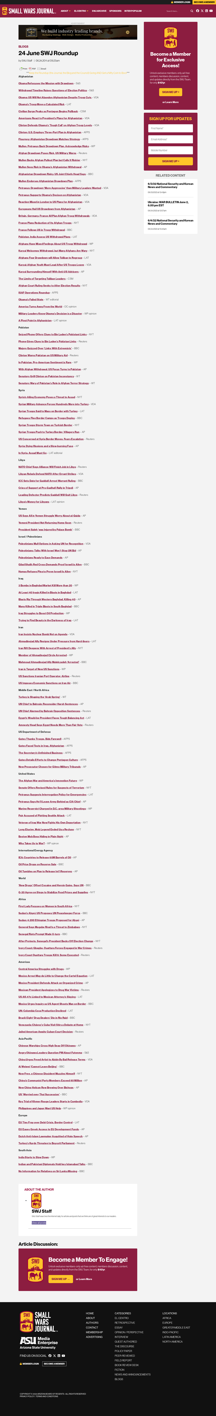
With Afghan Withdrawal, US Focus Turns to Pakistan (50, 369)
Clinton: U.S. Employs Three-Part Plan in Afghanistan (50, 132)
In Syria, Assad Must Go (33, 452)
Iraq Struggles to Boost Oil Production (41, 613)
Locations (170, 1313)
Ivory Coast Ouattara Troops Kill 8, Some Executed (49, 955)
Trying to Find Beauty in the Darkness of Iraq (45, 620)
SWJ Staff (42, 1211)
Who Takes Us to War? (32, 843)
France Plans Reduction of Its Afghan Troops (45, 222)
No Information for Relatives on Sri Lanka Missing (48, 1171)
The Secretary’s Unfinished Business (41, 752)
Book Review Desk (127, 1365)
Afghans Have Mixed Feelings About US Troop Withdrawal (53, 243)
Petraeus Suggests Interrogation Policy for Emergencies (52, 794)
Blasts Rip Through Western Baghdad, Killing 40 (47, 599)
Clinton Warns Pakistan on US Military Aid (43, 355)
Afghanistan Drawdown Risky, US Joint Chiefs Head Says (52, 174)
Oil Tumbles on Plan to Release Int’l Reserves (45, 871)
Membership (94, 1332)
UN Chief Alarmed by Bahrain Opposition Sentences (49, 711)
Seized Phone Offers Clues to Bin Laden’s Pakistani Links (53, 334)
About (64, 11)
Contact (92, 1327)
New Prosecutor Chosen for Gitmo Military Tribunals (50, 766)
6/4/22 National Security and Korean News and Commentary (170, 222)
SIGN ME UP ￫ (170, 92)
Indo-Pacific (171, 1332)
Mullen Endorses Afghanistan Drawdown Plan (46, 181)
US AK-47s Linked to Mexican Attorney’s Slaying (47, 996)
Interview (121, 1337)
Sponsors (115, 11)
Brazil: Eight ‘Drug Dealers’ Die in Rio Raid (43, 1017)
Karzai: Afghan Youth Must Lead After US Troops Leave (51, 264)
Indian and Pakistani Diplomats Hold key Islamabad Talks (52, 1164)
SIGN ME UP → (61, 1279)
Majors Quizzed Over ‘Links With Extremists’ (45, 348)
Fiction (119, 1369)
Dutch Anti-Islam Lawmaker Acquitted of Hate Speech (51, 1136)
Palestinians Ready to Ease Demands (40, 557)
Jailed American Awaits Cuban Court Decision (46, 1031)
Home (90, 1313)
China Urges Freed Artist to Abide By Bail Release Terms (52, 1059)
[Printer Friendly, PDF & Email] (33, 69)
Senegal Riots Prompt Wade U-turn (39, 934)
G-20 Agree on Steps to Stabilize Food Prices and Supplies (53, 892)
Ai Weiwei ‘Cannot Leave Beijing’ (38, 1066)
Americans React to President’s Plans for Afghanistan (50, 118)
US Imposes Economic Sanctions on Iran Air (45, 683)
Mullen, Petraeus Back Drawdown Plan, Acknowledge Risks (54, 146)
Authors (92, 1322)
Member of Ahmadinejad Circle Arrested (43, 655)
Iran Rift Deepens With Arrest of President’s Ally (47, 648)
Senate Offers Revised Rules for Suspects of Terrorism (51, 787)
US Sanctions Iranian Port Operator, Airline (44, 676)
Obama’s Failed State (31, 299)
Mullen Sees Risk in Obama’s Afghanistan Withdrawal (50, 167)
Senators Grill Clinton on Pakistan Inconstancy (46, 376)
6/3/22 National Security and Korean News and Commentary (170, 185)
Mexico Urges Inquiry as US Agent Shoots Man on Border (52, 1003)
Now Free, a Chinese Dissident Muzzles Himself (47, 1073)
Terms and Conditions (47, 1396)
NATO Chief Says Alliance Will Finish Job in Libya (47, 466)
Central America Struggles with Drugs (41, 968)
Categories (123, 1313)
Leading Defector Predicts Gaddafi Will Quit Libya (48, 494)
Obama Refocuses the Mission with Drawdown (46, 83)
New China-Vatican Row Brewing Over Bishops (46, 1087)
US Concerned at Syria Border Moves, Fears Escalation (51, 439)
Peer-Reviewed (125, 1355)
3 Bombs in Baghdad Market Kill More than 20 (45, 585)
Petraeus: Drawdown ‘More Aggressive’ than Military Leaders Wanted (60, 187)
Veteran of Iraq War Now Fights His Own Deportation (50, 822)
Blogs (23, 46)
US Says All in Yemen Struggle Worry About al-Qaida (49, 515)
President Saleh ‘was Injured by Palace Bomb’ (46, 529)
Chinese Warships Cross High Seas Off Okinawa (47, 1045)
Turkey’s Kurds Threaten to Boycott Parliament (47, 1143)
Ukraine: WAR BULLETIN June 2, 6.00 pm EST (168, 203)
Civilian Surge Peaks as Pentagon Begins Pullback (48, 111)
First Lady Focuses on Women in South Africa (45, 906)
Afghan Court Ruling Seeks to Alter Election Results (49, 285)
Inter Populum (133, 11)
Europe (168, 1322)
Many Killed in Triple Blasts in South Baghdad (45, 606)
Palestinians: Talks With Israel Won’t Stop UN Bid (47, 550)
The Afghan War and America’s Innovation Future (48, 780)
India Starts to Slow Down (34, 1157)
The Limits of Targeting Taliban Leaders (42, 278)
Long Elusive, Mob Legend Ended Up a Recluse (46, 829)
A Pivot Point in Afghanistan (35, 320)
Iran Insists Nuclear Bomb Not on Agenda (43, 634)
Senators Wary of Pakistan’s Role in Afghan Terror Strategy (54, 383)
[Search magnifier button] (191, 11)
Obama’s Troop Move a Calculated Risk (42, 104)
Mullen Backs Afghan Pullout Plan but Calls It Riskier (49, 160)
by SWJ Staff (25, 60)
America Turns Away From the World (40, 306)
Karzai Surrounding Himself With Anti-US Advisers (49, 271)
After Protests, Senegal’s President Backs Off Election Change (56, 941)
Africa (167, 1318)
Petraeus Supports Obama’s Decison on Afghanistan (50, 195)
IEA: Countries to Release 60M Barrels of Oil (45, 857)
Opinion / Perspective (129, 1332)
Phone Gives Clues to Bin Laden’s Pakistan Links (47, 341)
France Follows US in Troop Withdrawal (42, 229)
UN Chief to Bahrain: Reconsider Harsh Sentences (48, 704)
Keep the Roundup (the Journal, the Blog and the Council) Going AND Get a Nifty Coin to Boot (78, 73)
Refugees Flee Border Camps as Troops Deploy (47, 418)
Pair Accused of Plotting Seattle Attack (42, 815)
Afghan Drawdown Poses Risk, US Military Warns (47, 153)
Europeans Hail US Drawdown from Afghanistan (47, 208)
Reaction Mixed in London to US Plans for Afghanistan (50, 201)
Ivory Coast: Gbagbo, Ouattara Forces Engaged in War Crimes (55, 948)
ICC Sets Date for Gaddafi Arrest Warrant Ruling (47, 480)
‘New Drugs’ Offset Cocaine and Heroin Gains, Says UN (51, 885)
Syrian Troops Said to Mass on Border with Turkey (48, 411)
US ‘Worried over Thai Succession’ (39, 1094)
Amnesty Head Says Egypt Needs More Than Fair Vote (51, 724)
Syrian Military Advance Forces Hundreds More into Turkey (54, 404)
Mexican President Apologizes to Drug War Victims (49, 989)
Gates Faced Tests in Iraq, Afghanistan (41, 745)
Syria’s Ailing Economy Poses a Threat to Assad (47, 397)
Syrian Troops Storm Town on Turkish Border (45, 425)
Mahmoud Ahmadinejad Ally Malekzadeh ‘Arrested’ (49, 662)
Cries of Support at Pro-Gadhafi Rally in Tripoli (46, 487)
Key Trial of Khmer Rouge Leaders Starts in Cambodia (50, 1101)
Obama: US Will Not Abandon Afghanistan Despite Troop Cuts (55, 97)
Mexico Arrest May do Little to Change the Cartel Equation (53, 975)
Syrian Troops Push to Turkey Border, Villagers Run (49, 432)
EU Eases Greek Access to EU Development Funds (49, 1129)
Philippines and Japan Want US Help (40, 1108)
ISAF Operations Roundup (34, 292)
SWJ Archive (99, 11)
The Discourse (124, 1346)
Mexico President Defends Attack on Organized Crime (51, 982)
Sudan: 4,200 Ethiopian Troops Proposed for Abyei (49, 920)
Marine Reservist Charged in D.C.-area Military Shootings (52, 808)
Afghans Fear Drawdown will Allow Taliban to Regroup (50, 257)
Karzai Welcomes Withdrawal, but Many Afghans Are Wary (53, 250)
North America (172, 1341)
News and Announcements (133, 1374)
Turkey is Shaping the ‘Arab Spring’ (39, 696)
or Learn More (84, 1279)
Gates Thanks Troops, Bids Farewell (40, 738)
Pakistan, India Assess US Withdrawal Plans (44, 236)
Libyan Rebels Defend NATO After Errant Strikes (47, 473)
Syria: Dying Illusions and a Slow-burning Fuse (46, 446)
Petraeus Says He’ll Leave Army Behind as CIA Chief (50, 801)
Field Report (123, 1360)
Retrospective (125, 1322)
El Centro (80, 11)
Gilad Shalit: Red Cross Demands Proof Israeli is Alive (50, 564)
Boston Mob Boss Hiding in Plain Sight (41, 836)
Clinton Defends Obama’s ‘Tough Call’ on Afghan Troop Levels (55, 125)
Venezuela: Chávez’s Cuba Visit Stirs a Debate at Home (51, 1024)
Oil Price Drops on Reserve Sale (37, 864)
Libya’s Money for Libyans (34, 501)
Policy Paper (123, 1351)
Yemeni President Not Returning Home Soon (45, 522)
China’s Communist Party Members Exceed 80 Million (50, 1080)
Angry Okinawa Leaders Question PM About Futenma (50, 1052)
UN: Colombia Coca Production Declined (42, 1010)
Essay (119, 1327)
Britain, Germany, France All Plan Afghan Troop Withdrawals (54, 215)
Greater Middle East (176, 1327)
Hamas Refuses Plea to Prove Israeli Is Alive (45, 571)
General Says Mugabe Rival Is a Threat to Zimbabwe (49, 927)
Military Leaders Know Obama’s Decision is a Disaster (50, 313)
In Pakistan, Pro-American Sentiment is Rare (45, 362)
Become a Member (204, 2)
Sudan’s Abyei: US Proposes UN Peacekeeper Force (49, 913)
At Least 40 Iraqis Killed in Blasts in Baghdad (45, 592)
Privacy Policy (27, 1396)
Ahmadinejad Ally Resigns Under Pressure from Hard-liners (54, 641)
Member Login (182, 2)
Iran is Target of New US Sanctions (39, 669)
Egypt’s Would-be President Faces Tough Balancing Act (51, 717)
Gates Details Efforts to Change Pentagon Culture (48, 759)
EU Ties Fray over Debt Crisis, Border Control (46, 1122)
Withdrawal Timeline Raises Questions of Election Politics (53, 90)
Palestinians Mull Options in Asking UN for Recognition (51, 543)
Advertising (94, 1337)
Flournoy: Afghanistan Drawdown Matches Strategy (49, 139)
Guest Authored (126, 1341)
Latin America (172, 1337)
